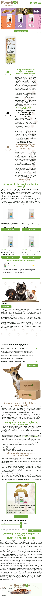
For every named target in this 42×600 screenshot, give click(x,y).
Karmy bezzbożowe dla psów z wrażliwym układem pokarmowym (25, 71)
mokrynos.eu (26, 330)
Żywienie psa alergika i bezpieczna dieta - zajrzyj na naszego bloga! (21, 536)
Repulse (21, 598)
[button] (2, 270)
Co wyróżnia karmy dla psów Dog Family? (21, 185)
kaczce (36, 436)
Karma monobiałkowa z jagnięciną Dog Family (31, 251)
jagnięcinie (21, 436)
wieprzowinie (28, 436)
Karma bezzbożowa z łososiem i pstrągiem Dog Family (9, 224)
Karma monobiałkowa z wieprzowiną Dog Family (7, 251)
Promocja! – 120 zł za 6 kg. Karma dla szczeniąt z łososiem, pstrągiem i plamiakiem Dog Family (31, 224)
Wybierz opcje (11, 229)
